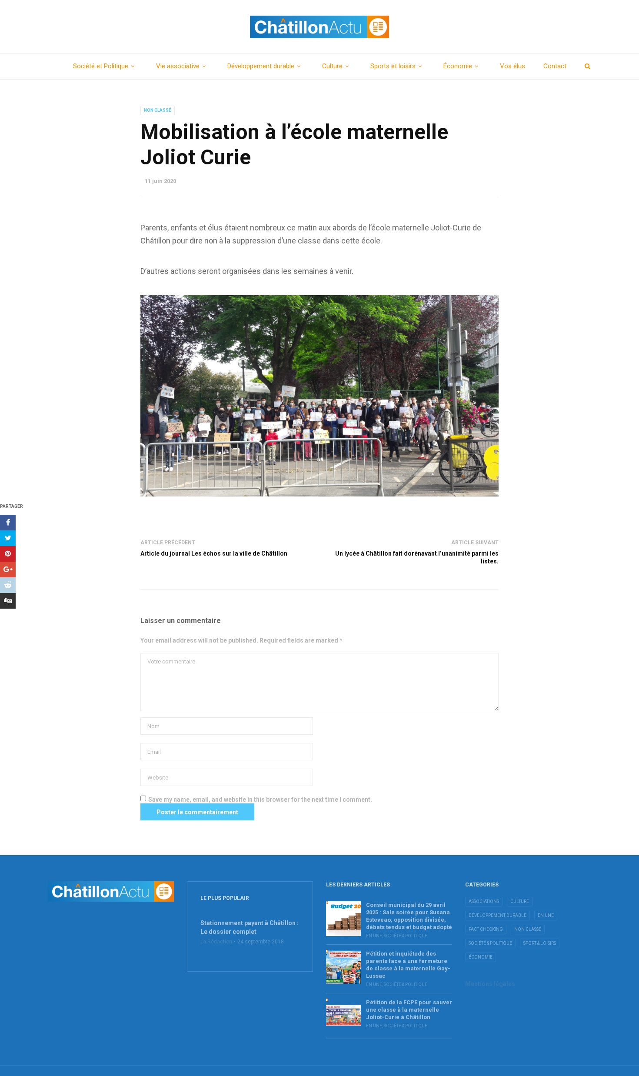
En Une (374, 935)
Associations (484, 901)
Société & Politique (405, 935)
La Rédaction (216, 942)
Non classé (157, 110)
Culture (332, 66)
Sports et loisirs (393, 66)
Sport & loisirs (539, 943)
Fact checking (486, 929)
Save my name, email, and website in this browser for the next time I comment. (260, 799)
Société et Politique (100, 66)
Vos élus (512, 66)
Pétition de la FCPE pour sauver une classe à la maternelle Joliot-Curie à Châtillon (409, 1009)
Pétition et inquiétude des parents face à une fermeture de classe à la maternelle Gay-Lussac (408, 964)
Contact (554, 66)
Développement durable (260, 66)
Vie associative (178, 66)
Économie (457, 66)
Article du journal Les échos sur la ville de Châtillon (213, 553)
